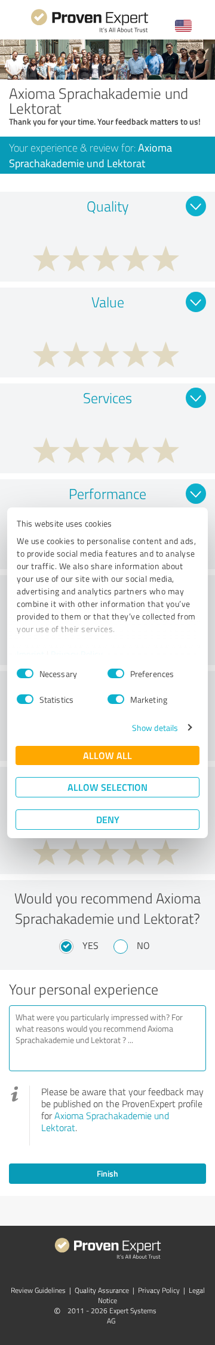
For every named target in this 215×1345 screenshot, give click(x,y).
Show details (155, 727)
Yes (90, 945)
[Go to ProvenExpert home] (89, 31)
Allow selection (107, 787)
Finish (107, 1173)
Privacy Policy (77, 654)
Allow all (107, 755)
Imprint (31, 654)
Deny (107, 819)
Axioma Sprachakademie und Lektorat (105, 1121)
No (143, 945)
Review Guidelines (38, 1290)
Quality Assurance (102, 1290)
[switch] (116, 673)
